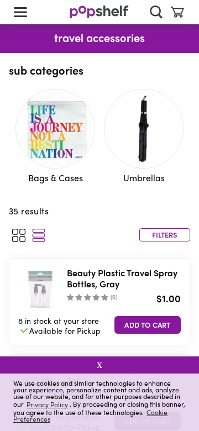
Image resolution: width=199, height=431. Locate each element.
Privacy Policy (47, 404)
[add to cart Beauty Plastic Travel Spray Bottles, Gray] (147, 325)
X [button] (99, 365)
